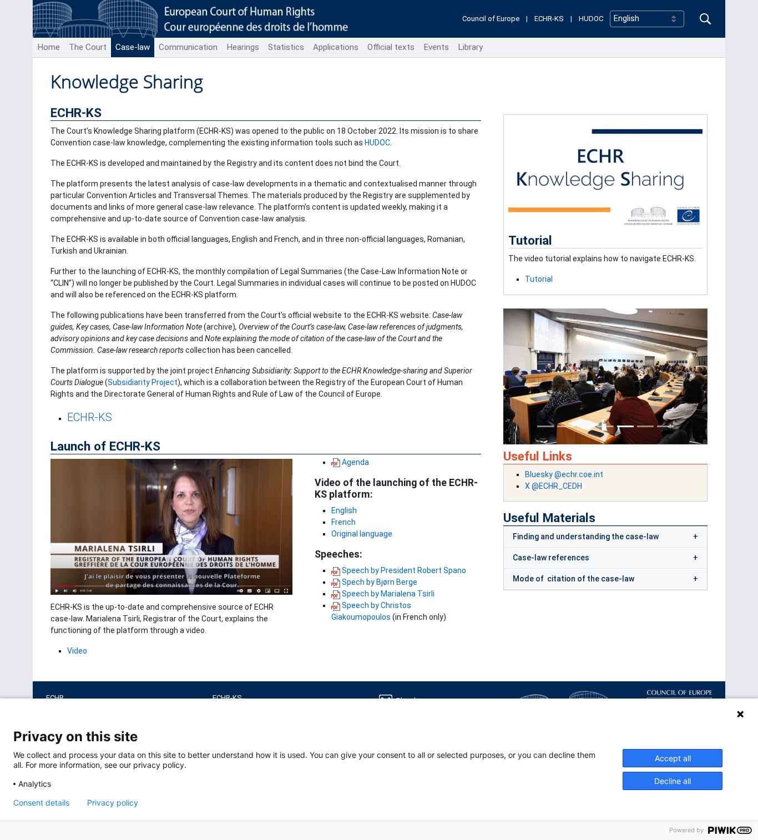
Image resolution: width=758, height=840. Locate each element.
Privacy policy (112, 802)
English (344, 510)
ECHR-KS (549, 18)
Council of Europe (490, 18)
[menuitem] (48, 47)
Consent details (41, 802)
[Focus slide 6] (645, 426)
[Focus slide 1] (545, 426)
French (343, 522)
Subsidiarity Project (143, 382)
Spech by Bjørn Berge (379, 582)
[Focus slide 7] (665, 426)
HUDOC (591, 18)
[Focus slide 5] (625, 426)
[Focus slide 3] (585, 426)
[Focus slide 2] (565, 426)
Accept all (673, 758)
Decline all (672, 781)
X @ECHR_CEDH (553, 486)
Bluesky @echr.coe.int (564, 474)
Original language (361, 533)
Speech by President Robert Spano (404, 570)
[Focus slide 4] (605, 426)
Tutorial (539, 279)
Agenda (355, 462)
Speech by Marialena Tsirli (388, 593)
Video (77, 650)
